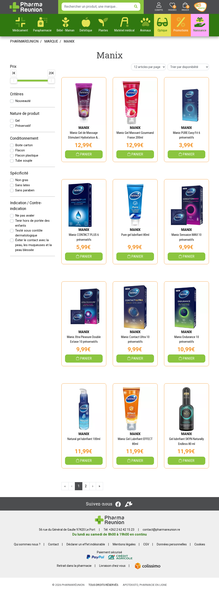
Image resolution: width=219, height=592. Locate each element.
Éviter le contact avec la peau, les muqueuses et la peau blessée (33, 245)
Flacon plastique (26, 155)
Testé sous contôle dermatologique (29, 233)
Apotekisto (145, 584)
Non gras (21, 180)
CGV (146, 544)
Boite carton (24, 145)
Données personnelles (172, 544)
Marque (51, 41)
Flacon (20, 150)
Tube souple (23, 160)
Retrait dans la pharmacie (74, 565)
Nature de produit (24, 113)
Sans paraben (24, 190)
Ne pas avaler (24, 215)
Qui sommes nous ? (27, 544)
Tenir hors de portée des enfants (32, 223)
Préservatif (23, 126)
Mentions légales (124, 544)
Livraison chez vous (112, 565)
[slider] (13, 81)
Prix (13, 66)
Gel (17, 121)
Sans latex (22, 185)
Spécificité (19, 173)
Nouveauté (23, 101)
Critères (17, 94)
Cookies (199, 544)
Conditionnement (24, 138)
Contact (53, 544)
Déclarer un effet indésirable (86, 544)
